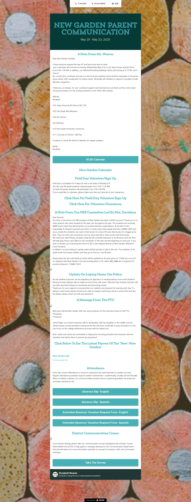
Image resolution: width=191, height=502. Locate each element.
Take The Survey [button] (95, 462)
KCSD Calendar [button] (95, 159)
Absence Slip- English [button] (95, 391)
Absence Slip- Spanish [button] (95, 402)
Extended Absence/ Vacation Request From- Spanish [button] (95, 422)
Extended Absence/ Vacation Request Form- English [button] (95, 412)
